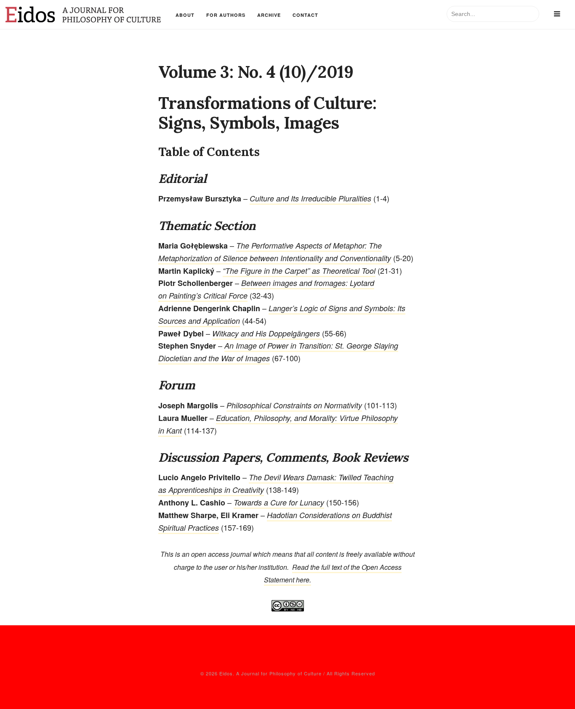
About (185, 15)
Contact (305, 15)
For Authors (225, 15)
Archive (269, 15)
